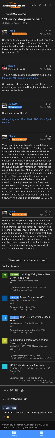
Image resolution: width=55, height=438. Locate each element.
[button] (41, 433)
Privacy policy (39, 412)
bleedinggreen (16, 323)
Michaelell (14, 346)
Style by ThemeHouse (26, 427)
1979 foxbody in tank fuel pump (27, 365)
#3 (50, 104)
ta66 (12, 300)
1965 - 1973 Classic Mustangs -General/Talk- (31, 358)
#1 (50, 31)
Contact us (8, 412)
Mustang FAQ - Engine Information (20, 78)
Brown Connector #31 (32, 297)
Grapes (13, 280)
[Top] (4, 417)
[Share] (46, 31)
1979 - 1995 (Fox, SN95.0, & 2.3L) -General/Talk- (37, 381)
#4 (50, 136)
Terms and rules (23, 412)
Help (50, 412)
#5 (50, 211)
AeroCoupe (17, 378)
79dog (8, 23)
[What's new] (39, 5)
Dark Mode (10, 408)
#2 (50, 66)
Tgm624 (13, 368)
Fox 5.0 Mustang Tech (28, 280)
